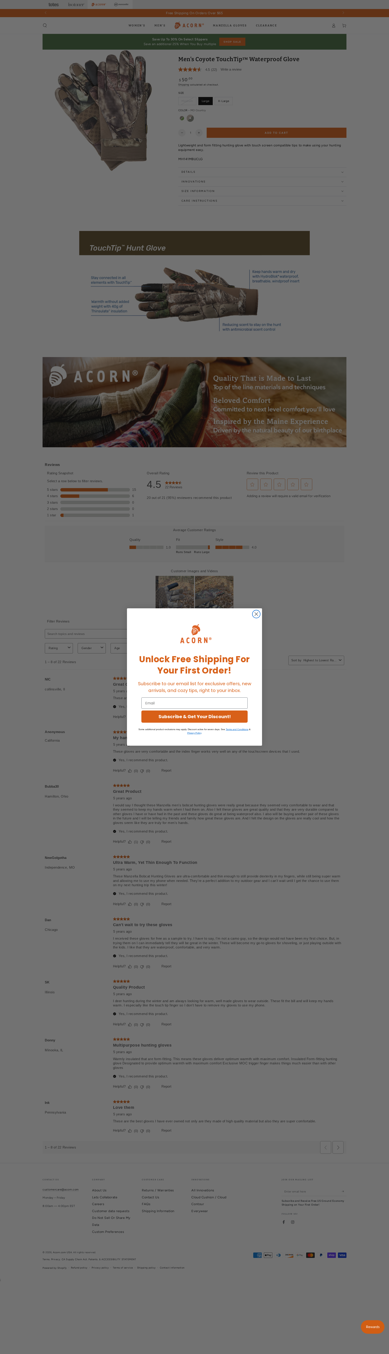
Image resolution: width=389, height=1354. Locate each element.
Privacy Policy (194, 733)
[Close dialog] (256, 614)
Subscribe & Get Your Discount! (194, 716)
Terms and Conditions (237, 729)
